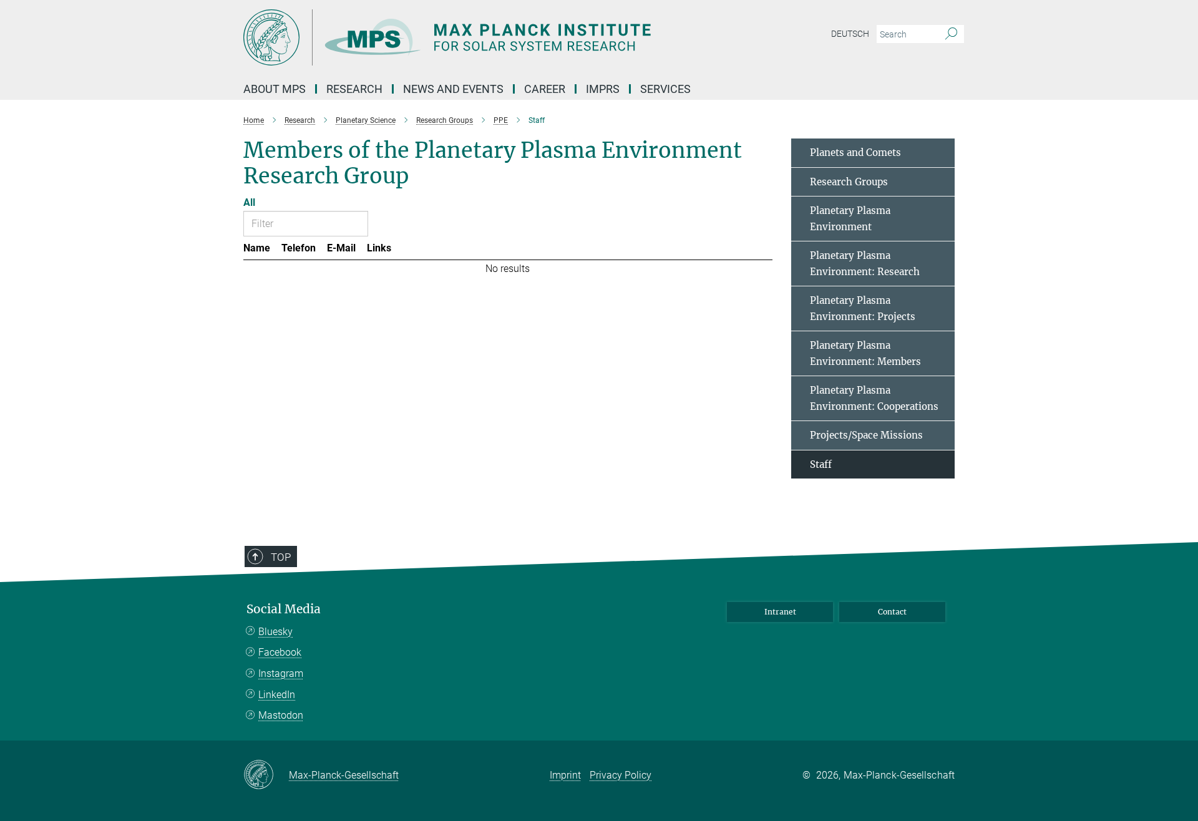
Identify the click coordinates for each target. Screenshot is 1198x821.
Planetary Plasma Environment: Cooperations (874, 398)
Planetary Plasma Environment (850, 219)
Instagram (280, 673)
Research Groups (849, 182)
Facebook (279, 652)
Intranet (780, 611)
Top (281, 557)
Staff (821, 464)
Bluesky (275, 632)
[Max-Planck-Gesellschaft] (266, 775)
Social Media (283, 609)
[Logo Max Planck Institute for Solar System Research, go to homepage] (477, 37)
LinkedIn (276, 695)
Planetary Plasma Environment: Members (865, 353)
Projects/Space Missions (866, 435)
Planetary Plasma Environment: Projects (862, 308)
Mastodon (280, 715)
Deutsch (850, 34)
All (249, 202)
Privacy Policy (620, 775)
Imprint (565, 775)
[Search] (951, 34)
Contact (892, 611)
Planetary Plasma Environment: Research (865, 264)
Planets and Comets (855, 152)
